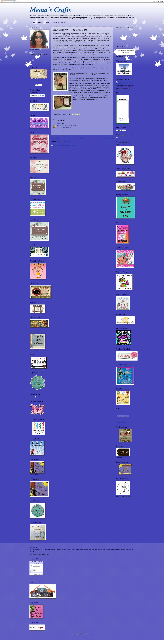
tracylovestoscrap (64, 62)
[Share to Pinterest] (79, 114)
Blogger (92, 634)
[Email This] (72, 114)
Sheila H (59, 123)
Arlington (39, 84)
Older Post (109, 138)
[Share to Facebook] (77, 114)
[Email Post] (69, 114)
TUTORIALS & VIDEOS (43, 23)
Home (82, 138)
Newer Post (55, 138)
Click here (80, 64)
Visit (120, 422)
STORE (63, 23)
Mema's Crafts (50, 9)
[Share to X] (76, 114)
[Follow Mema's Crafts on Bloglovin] (37, 96)
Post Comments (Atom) (64, 141)
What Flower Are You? (122, 120)
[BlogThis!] (74, 114)
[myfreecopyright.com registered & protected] (125, 83)
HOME (33, 23)
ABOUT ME (56, 23)
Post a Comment (59, 131)
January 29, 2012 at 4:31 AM (64, 127)
